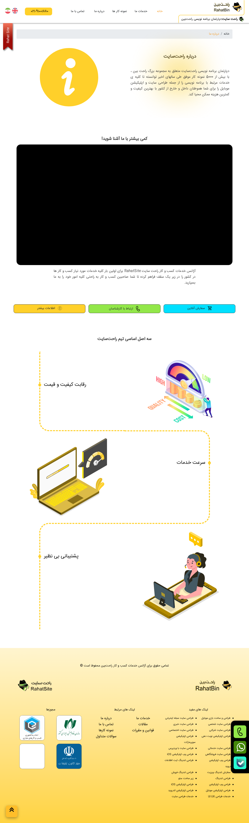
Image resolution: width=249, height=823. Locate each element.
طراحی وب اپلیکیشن (220, 784)
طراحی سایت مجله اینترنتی (179, 718)
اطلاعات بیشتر (46, 308)
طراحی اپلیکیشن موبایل (218, 790)
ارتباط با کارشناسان (121, 309)
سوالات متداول (106, 736)
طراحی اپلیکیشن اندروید (181, 790)
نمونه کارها (106, 730)
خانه (160, 11)
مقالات (143, 724)
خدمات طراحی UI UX (219, 796)
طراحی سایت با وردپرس (181, 748)
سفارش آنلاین (196, 308)
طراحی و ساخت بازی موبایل (216, 718)
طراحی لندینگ (223, 778)
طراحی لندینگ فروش (182, 772)
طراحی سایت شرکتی (220, 730)
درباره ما (99, 11)
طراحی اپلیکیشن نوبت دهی (216, 736)
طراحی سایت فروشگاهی (218, 754)
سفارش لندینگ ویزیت (219, 772)
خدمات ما (143, 718)
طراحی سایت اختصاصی (181, 730)
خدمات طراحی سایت (183, 796)
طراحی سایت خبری (183, 724)
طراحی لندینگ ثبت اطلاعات (179, 760)
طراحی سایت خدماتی (219, 748)
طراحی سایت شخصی (219, 724)
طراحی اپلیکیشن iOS (182, 784)
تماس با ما (77, 11)
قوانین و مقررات (143, 730)
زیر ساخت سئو (186, 778)
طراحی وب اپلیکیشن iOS (180, 754)
